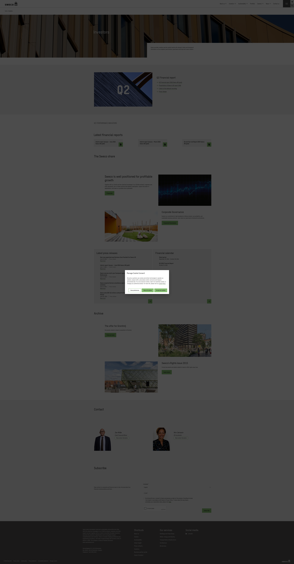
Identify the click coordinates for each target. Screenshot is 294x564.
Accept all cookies (160, 290)
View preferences (134, 290)
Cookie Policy (162, 283)
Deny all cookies (148, 290)
